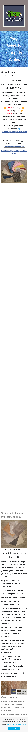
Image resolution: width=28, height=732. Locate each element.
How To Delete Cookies (19, 724)
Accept (14, 728)
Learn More (10, 724)
